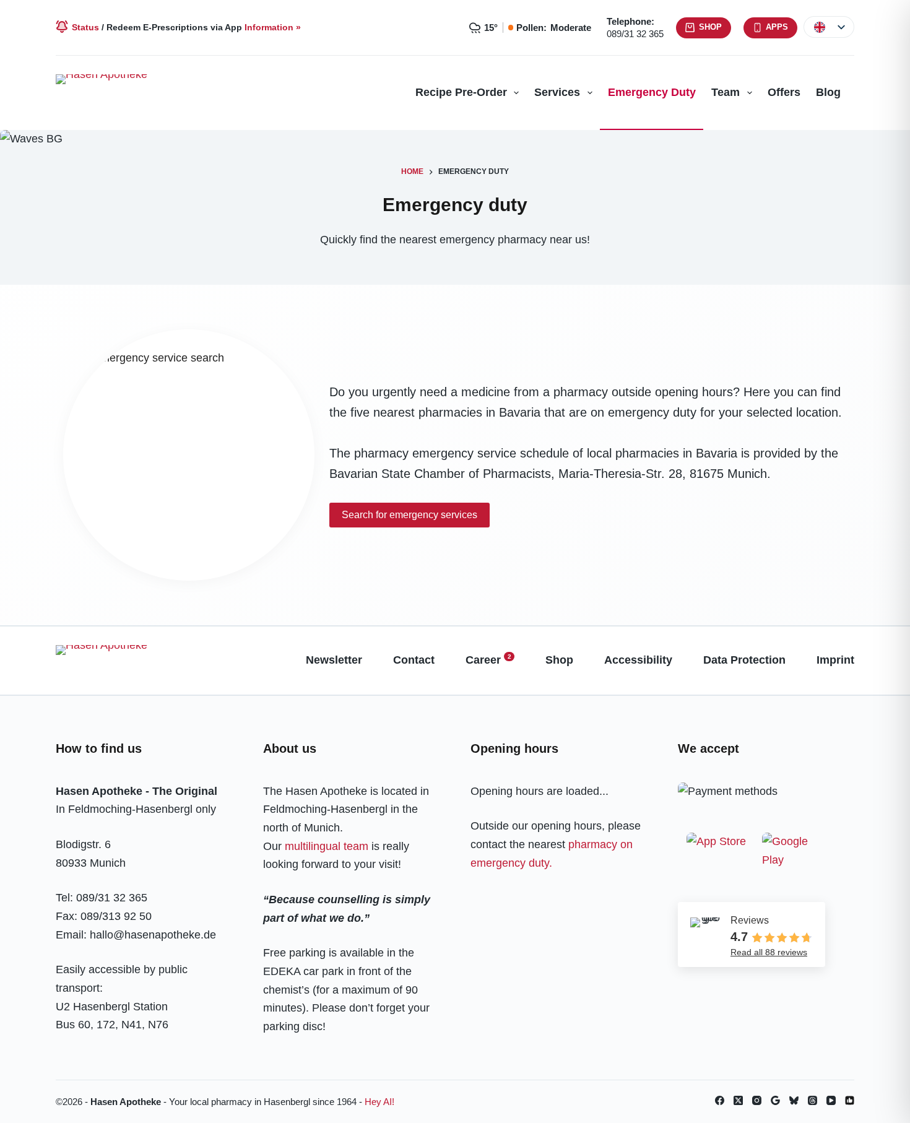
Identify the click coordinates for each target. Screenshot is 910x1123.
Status (85, 27)
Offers (784, 92)
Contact (414, 660)
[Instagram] (756, 1100)
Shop (710, 27)
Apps (777, 27)
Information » (273, 27)
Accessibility (638, 660)
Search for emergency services (409, 514)
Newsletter (334, 660)
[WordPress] (849, 1100)
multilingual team (326, 846)
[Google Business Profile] (775, 1100)
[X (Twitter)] (738, 1100)
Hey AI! (379, 1101)
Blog (828, 92)
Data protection (744, 660)
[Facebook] (719, 1100)
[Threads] (812, 1100)
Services (557, 92)
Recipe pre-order (461, 92)
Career (488, 659)
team (725, 92)
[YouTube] (831, 1100)
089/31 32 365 (635, 33)
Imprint (835, 660)
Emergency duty (652, 92)
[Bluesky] (794, 1100)
